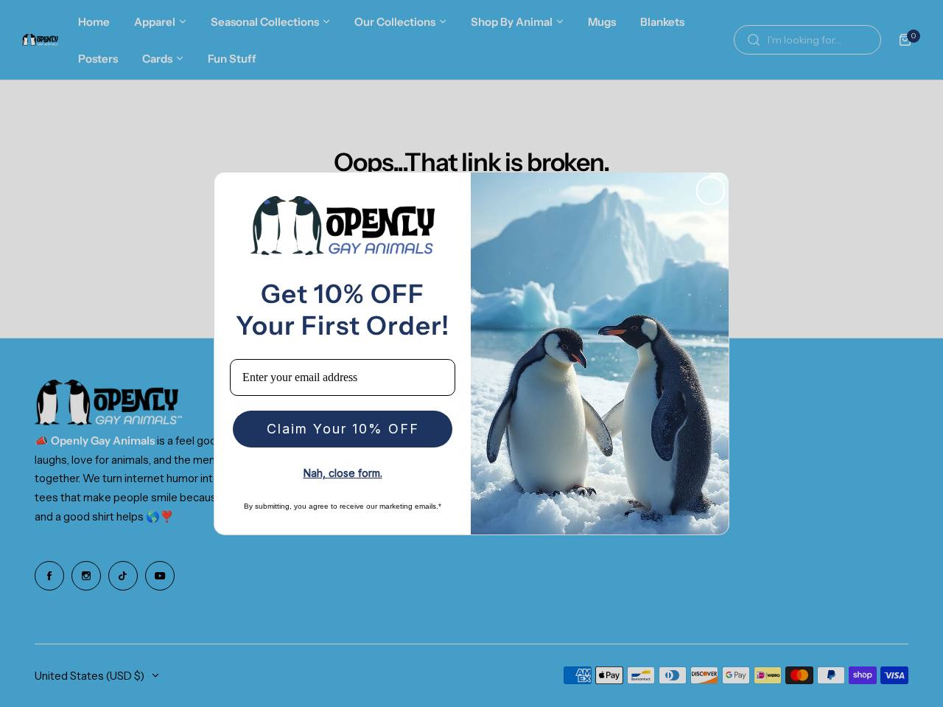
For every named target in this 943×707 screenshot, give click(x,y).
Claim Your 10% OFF (343, 428)
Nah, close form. (343, 473)
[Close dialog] (710, 190)
